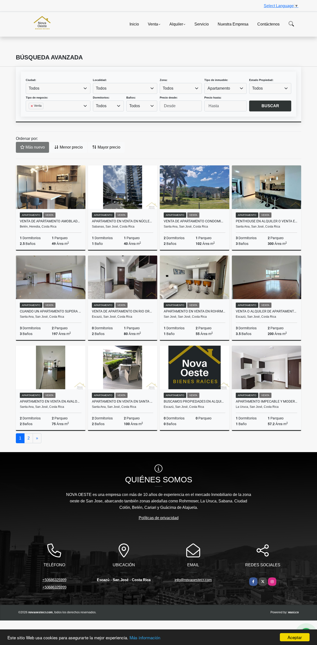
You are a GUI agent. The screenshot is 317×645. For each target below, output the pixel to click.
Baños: (131, 97)
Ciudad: (31, 79)
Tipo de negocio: (37, 97)
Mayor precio (108, 147)
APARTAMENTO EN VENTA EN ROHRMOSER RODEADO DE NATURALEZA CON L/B (194, 311)
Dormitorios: (101, 97)
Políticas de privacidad (159, 518)
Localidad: (100, 79)
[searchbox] (30, 114)
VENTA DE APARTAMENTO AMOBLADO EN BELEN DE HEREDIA (50, 221)
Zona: (163, 79)
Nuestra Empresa (233, 24)
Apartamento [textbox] (219, 88)
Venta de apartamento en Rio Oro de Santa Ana (123, 311)
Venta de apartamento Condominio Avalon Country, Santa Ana (194, 221)
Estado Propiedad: (261, 79)
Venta (153, 24)
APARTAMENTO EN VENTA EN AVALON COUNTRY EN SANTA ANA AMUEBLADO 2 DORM (50, 401)
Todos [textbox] (34, 88)
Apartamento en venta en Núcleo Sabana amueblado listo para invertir (123, 221)
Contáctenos (268, 24)
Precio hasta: (212, 97)
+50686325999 (54, 580)
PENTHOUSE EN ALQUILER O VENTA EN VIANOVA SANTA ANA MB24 (266, 221)
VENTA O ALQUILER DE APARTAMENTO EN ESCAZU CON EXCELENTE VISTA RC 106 (266, 311)
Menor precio (71, 147)
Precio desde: (169, 97)
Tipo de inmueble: (216, 79)
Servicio (201, 24)
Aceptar (295, 637)
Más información (145, 637)
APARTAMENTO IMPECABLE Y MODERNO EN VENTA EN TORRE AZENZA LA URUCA (266, 401)
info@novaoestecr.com (193, 580)
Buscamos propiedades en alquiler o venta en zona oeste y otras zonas (194, 401)
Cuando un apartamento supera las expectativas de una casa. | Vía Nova (50, 311)
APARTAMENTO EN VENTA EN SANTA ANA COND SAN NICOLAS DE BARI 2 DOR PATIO (123, 401)
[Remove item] (32, 106)
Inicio (134, 24)
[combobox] (58, 88)
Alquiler (176, 24)
